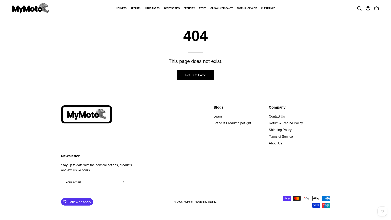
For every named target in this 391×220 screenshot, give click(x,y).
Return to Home (195, 75)
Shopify (212, 201)
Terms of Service (281, 136)
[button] (359, 8)
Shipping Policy (280, 130)
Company (277, 107)
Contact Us (277, 116)
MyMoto (188, 201)
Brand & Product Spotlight (232, 123)
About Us (275, 143)
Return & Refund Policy (286, 123)
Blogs (218, 107)
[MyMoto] (30, 8)
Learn (217, 116)
